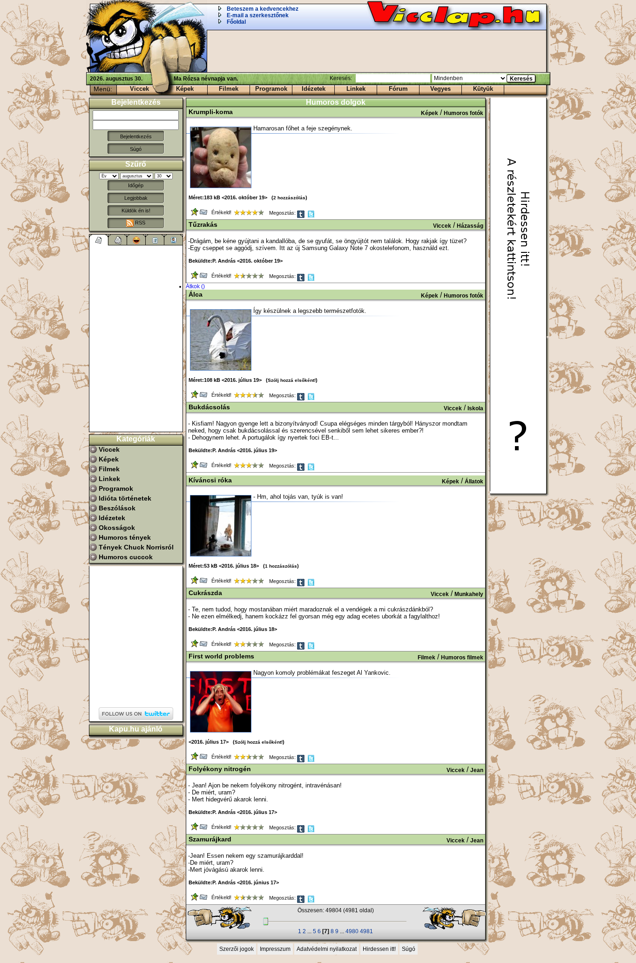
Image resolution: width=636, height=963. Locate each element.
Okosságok (117, 527)
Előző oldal (224, 918)
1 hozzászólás (281, 566)
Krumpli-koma (211, 111)
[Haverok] (173, 239)
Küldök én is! (136, 210)
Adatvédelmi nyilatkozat (327, 949)
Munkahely (468, 594)
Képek (185, 88)
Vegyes (440, 88)
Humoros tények (125, 537)
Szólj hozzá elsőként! (292, 380)
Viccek (139, 88)
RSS (139, 222)
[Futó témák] (117, 239)
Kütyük (483, 88)
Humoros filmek (462, 657)
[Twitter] (311, 216)
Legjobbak (136, 198)
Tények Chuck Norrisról (136, 547)
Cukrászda (205, 593)
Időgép (135, 185)
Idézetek (313, 88)
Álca (196, 294)
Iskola (475, 408)
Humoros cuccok (126, 557)
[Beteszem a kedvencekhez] (195, 214)
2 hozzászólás (289, 197)
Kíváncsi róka (210, 480)
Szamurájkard (210, 839)
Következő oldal (450, 918)
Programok (271, 88)
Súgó (136, 149)
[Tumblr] (301, 216)
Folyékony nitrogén (220, 769)
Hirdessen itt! (379, 949)
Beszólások (117, 508)
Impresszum (275, 949)
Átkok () (195, 286)
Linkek (355, 88)
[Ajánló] (155, 239)
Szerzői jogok (236, 949)
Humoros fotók (463, 113)
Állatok (474, 481)
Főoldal (236, 22)
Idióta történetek (125, 498)
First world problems (221, 656)
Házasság (470, 226)
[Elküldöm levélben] (204, 214)
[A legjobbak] (136, 239)
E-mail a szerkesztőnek (258, 15)
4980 (352, 931)
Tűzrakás (203, 224)
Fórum (398, 88)
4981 (366, 931)
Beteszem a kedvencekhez (262, 9)
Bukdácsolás (209, 407)
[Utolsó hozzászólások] (98, 239)
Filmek (228, 88)
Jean (476, 770)
